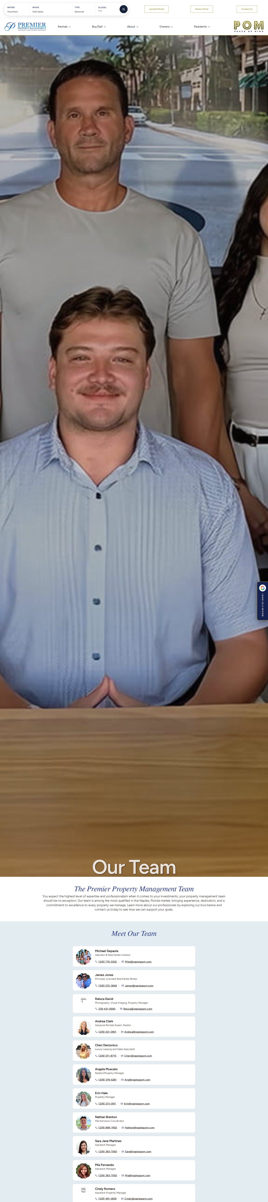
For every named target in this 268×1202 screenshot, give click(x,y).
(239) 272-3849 (107, 985)
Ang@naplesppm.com (137, 1079)
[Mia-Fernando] (83, 1164)
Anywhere (12, 11)
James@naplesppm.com (139, 985)
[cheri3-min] (83, 1045)
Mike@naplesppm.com (138, 961)
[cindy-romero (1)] (83, 1188)
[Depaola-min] (83, 950)
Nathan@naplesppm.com (139, 1127)
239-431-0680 (106, 1008)
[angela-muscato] (83, 1068)
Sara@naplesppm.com (138, 1151)
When (35, 7)
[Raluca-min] (83, 998)
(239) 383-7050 (107, 1175)
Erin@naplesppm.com (137, 1103)
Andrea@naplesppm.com (139, 1031)
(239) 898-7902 (107, 1127)
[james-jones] (83, 974)
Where (11, 7)
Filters (102, 7)
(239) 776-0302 (107, 961)
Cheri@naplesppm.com (138, 1055)
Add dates (37, 11)
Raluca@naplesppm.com (137, 1008)
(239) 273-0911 (107, 1103)
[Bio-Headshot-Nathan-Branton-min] (83, 1116)
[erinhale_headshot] (83, 1092)
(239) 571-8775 (107, 1055)
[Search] (124, 9)
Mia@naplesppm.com (137, 1175)
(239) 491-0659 (107, 1198)
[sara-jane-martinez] (83, 1140)
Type (77, 7)
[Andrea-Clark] (83, 1021)
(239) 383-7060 (107, 1151)
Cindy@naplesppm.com (139, 1198)
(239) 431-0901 (107, 1031)
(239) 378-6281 (107, 1079)
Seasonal (79, 11)
